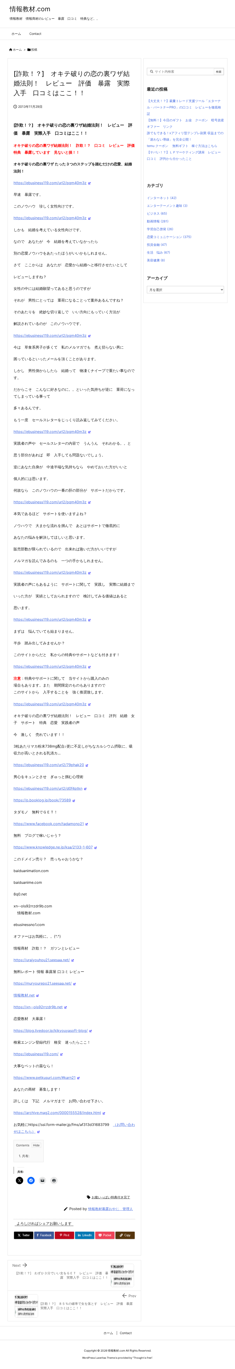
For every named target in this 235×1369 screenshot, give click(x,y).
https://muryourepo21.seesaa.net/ (43, 983)
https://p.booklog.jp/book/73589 (42, 800)
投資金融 (157, 245)
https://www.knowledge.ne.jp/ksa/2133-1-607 (53, 847)
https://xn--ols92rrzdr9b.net (38, 1007)
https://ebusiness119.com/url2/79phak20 (49, 764)
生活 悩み (158, 252)
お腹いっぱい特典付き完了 (111, 1197)
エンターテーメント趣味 (167, 206)
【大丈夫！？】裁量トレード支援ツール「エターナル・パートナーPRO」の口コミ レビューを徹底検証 (184, 107)
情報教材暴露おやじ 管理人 (110, 1209)
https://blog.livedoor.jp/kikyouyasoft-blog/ (51, 1030)
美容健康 (156, 260)
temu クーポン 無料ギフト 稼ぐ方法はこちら (182, 146)
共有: (24, 1156)
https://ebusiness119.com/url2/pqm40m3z (50, 182)
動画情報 (157, 221)
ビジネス (157, 213)
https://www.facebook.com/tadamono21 (49, 823)
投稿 (34, 49)
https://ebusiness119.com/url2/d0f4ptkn (48, 788)
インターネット (161, 198)
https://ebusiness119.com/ (36, 1054)
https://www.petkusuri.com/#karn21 (45, 1077)
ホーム (17, 49)
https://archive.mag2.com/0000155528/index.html (57, 1112)
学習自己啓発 (160, 229)
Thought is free (142, 1357)
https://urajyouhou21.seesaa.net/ (42, 960)
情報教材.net (24, 995)
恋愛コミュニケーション (169, 237)
